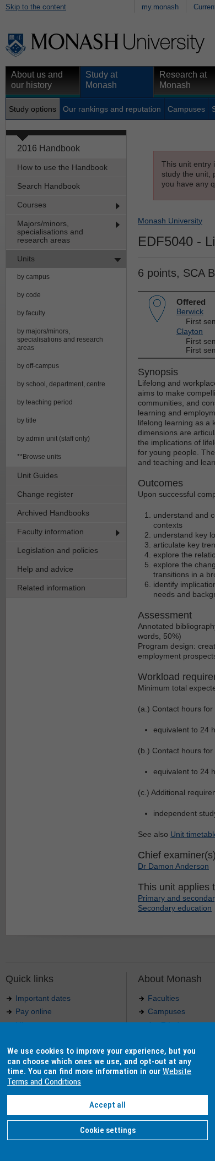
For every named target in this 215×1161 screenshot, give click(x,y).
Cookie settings (108, 1130)
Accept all (107, 1105)
